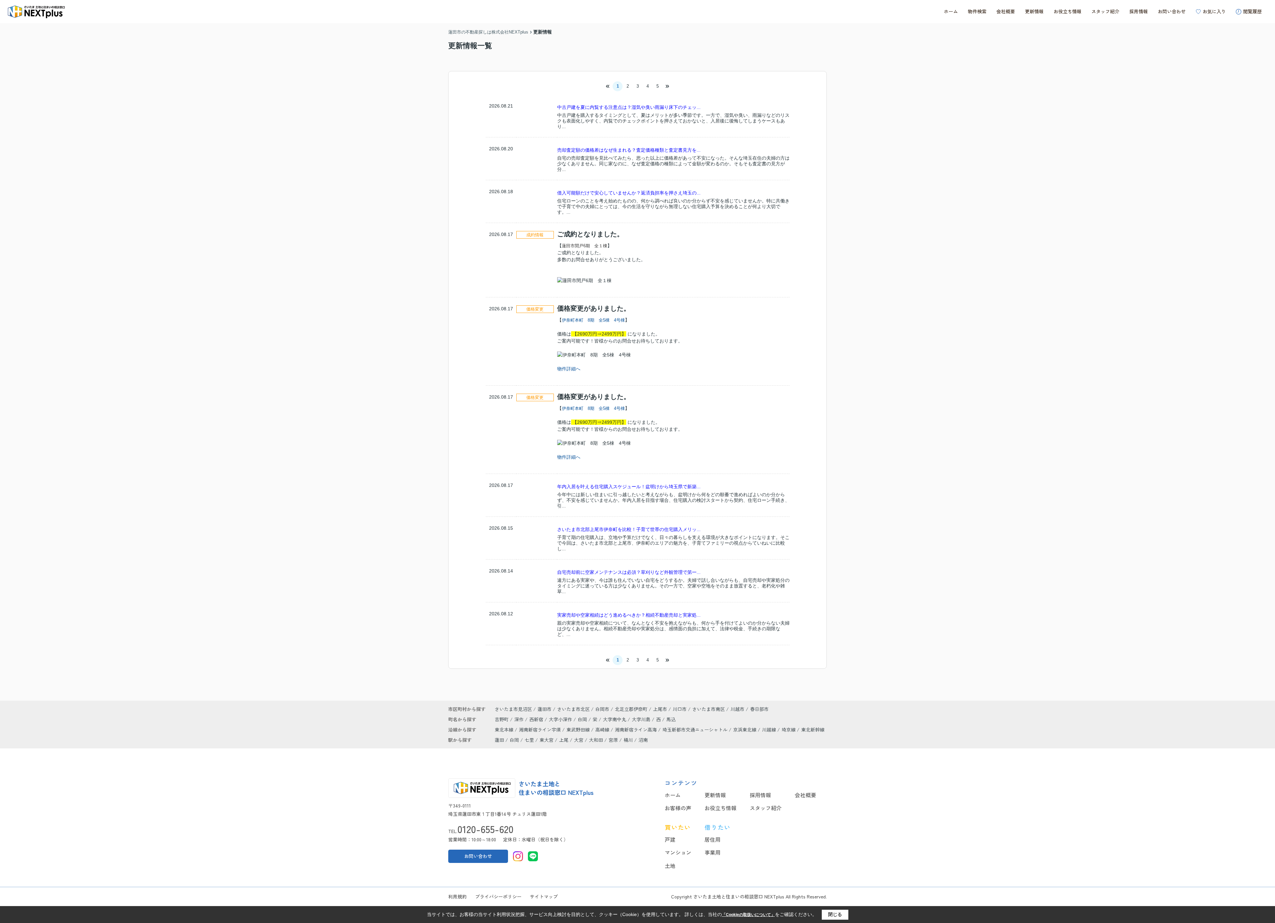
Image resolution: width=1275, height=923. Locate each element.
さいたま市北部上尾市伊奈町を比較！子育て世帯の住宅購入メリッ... (629, 529)
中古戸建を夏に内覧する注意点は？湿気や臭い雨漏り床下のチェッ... (629, 107)
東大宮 (546, 739)
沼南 (643, 739)
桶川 (628, 739)
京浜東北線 (745, 729)
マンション (678, 852)
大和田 (596, 739)
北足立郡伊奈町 (631, 709)
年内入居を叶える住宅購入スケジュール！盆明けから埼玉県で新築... (629, 486)
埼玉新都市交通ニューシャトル (695, 729)
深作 (519, 719)
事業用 (713, 852)
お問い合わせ (1172, 11)
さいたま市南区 (708, 709)
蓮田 (499, 739)
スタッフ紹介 (1105, 11)
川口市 (680, 709)
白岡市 (602, 709)
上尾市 (660, 709)
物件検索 (977, 11)
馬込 (671, 719)
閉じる (835, 914)
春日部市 (759, 709)
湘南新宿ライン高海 (636, 729)
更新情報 (1034, 11)
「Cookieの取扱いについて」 (748, 914)
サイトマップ (544, 896)
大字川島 (642, 719)
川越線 (769, 729)
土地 (670, 866)
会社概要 (1005, 11)
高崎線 (603, 729)
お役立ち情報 (1067, 11)
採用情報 (1138, 11)
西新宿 (537, 719)
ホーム (951, 11)
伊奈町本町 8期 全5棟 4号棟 (593, 320)
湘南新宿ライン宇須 (540, 729)
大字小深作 (561, 719)
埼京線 (789, 729)
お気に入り (1214, 11)
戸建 (670, 839)
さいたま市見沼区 (513, 709)
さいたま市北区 (573, 709)
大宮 (578, 739)
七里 (529, 739)
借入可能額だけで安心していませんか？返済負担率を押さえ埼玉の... (629, 192)
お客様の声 (678, 808)
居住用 (713, 839)
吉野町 (502, 719)
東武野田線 (578, 729)
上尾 (563, 739)
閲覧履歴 (1252, 11)
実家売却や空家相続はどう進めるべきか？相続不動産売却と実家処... (629, 615)
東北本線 (505, 729)
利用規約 (457, 896)
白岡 (583, 719)
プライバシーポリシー (498, 896)
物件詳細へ (568, 368)
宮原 (613, 739)
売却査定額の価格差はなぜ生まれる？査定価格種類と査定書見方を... (629, 150)
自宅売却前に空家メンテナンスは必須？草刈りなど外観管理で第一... (629, 572)
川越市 (737, 709)
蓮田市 (545, 709)
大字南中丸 (615, 719)
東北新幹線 (812, 729)
